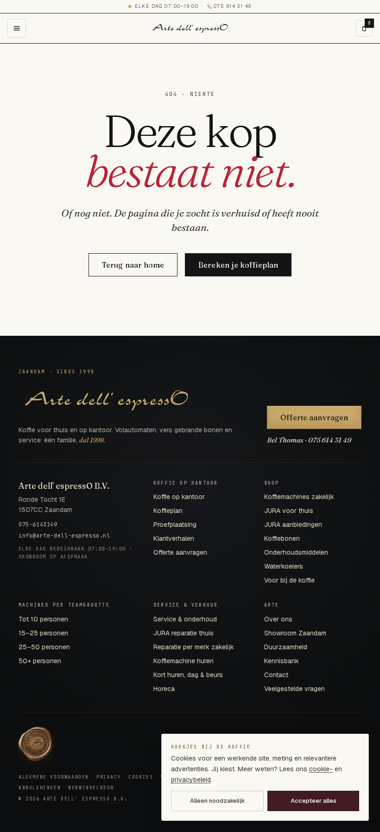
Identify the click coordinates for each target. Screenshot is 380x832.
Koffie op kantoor (179, 497)
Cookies (140, 777)
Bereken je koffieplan (238, 264)
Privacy (108, 777)
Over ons (278, 619)
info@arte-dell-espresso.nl (64, 535)
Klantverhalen (173, 538)
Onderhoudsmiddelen (296, 552)
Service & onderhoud (185, 619)
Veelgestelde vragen (294, 689)
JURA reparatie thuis (183, 633)
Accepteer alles (313, 801)
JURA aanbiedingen (293, 524)
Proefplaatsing (174, 524)
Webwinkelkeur (91, 788)
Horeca (164, 689)
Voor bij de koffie (289, 580)
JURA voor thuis (288, 510)
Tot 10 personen (43, 619)
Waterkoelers (283, 566)
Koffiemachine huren (183, 661)
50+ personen (40, 661)
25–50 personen (44, 647)
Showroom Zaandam (295, 633)
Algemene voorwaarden (54, 777)
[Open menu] (16, 28)
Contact (276, 675)
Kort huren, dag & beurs (188, 675)
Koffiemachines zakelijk (299, 497)
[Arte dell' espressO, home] (190, 28)
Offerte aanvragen (314, 417)
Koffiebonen (282, 538)
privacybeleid (191, 779)
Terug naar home (133, 264)
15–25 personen (43, 633)
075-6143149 (38, 524)
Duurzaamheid (285, 647)
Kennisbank (281, 661)
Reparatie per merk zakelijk (193, 647)
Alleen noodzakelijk (217, 801)
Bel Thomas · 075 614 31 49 (309, 439)
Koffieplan (168, 510)
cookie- (321, 769)
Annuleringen (40, 788)
